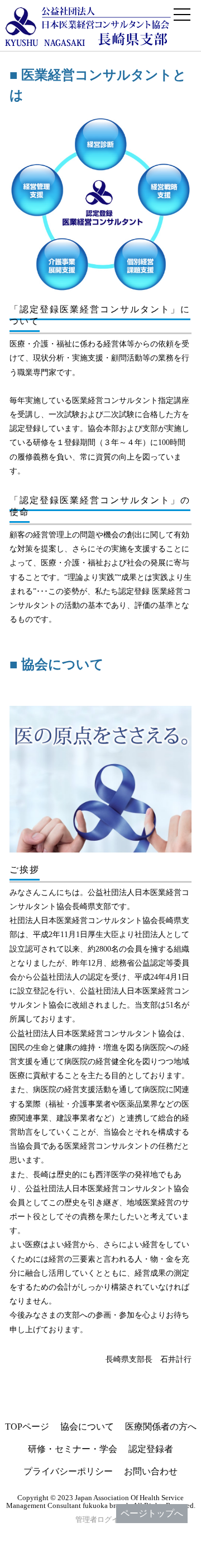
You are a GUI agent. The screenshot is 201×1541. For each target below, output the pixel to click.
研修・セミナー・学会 (72, 1449)
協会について (87, 1426)
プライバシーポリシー (68, 1471)
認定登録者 (150, 1449)
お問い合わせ (151, 1471)
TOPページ (27, 1426)
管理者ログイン (100, 1520)
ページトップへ (152, 1513)
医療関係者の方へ (161, 1426)
